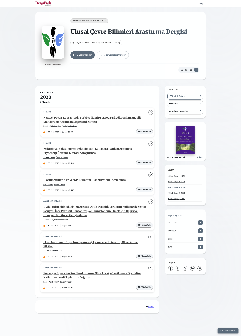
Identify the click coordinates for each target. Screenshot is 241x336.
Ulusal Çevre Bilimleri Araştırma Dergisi (128, 31)
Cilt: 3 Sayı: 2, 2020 (176, 193)
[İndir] (200, 222)
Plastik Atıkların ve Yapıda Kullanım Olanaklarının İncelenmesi (85, 180)
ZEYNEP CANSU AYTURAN (94, 21)
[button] (185, 96)
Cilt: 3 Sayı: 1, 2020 (176, 199)
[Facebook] (170, 268)
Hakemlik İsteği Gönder (114, 55)
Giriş (201, 3)
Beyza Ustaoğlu (66, 282)
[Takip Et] (196, 70)
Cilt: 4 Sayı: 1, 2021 (176, 176)
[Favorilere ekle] (150, 112)
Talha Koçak (48, 220)
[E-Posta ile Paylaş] (199, 268)
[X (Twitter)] (185, 268)
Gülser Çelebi (59, 184)
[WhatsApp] (178, 268)
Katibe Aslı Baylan (50, 282)
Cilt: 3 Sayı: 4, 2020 (176, 182)
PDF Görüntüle (144, 132)
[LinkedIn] (192, 268)
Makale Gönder (84, 55)
